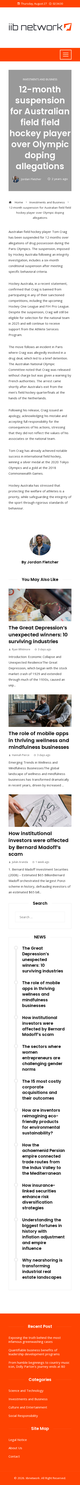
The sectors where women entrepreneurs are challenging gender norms (42, 1058)
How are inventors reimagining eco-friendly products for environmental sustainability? (41, 1121)
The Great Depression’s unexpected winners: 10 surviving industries (38, 634)
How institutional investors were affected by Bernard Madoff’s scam (38, 843)
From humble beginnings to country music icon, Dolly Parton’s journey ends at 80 (39, 1364)
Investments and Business (40, 79)
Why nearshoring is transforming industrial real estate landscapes (42, 1268)
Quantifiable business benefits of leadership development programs (34, 1352)
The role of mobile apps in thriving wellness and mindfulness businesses (39, 740)
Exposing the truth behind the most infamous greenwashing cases (35, 1339)
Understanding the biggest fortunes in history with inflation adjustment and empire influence (43, 1234)
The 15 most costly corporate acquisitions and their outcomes (41, 1090)
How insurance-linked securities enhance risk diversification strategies (39, 1197)
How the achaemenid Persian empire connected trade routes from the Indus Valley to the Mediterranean (43, 1159)
